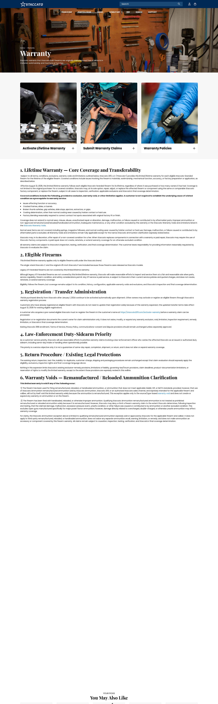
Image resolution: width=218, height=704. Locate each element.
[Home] (31, 4)
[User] (189, 4)
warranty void (164, 393)
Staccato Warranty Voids (35, 225)
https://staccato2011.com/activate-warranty (140, 312)
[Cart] (195, 4)
